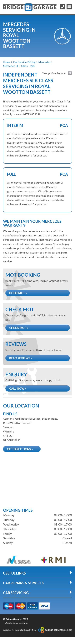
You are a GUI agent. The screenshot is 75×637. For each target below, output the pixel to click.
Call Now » (17, 388)
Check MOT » (18, 327)
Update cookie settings (16, 622)
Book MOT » (18, 293)
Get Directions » (20, 449)
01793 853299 (12, 440)
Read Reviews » (20, 358)
